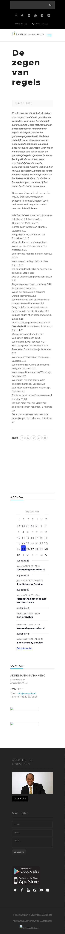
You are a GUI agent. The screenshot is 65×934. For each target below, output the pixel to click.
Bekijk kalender (24, 648)
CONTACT (19, 24)
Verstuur (19, 852)
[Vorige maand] (19, 511)
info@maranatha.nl (27, 693)
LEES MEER (20, 798)
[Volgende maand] (46, 511)
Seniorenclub (25, 617)
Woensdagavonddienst (31, 569)
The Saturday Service (30, 584)
